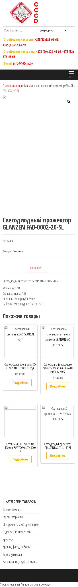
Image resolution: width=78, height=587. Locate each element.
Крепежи (8, 539)
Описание (36, 268)
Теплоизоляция (12, 509)
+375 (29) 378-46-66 (48, 51)
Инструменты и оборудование (21, 524)
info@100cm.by (23, 63)
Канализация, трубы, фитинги (20, 561)
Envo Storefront (59, 575)
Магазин (29, 85)
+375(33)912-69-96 (14, 44)
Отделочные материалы (17, 531)
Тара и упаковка (12, 554)
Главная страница (12, 85)
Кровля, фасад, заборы (16, 546)
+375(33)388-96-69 (46, 39)
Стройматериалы (13, 517)
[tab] (39, 268)
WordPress (36, 575)
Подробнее (20, 382)
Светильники (18, 251)
